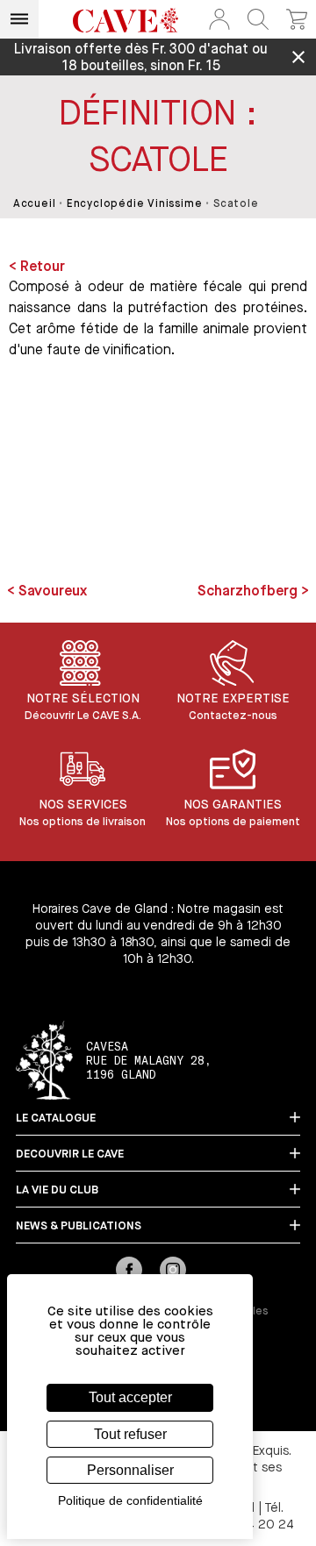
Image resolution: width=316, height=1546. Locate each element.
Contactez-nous (233, 716)
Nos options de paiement (233, 822)
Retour (42, 267)
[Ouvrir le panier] (296, 19)
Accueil (34, 204)
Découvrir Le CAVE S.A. (83, 716)
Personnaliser (130, 1470)
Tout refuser (130, 1434)
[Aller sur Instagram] (173, 1271)
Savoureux (51, 592)
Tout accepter (130, 1397)
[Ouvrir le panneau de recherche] (258, 19)
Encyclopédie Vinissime (135, 204)
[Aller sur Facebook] (129, 1271)
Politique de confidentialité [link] (130, 1500)
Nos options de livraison (82, 822)
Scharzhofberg (249, 592)
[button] (219, 19)
